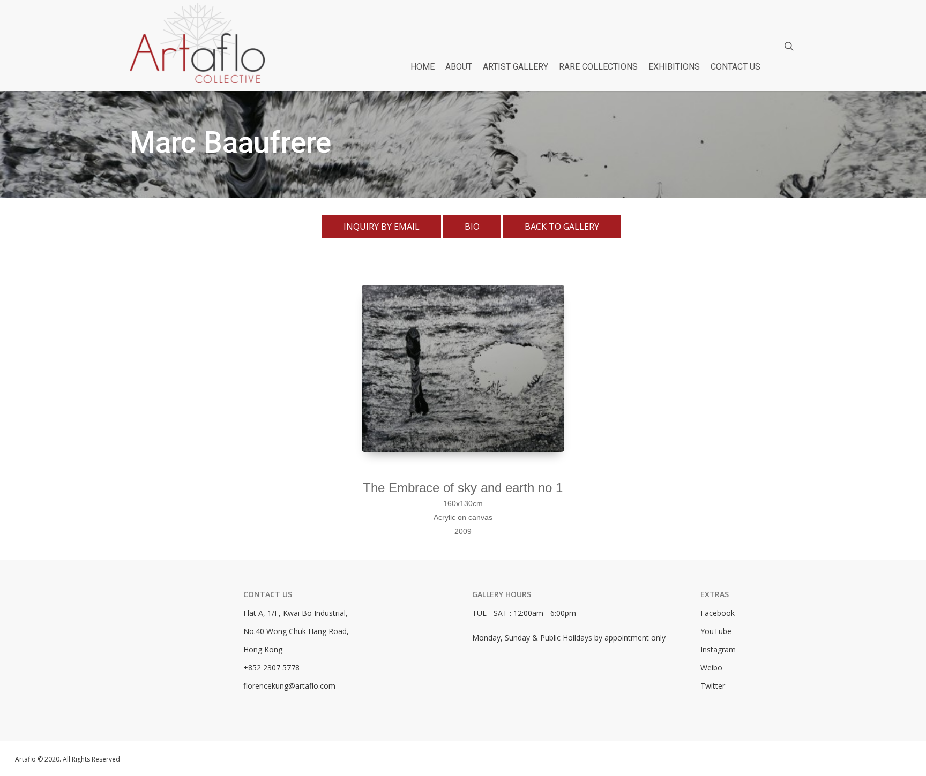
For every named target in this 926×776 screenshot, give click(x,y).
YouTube (715, 631)
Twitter (712, 686)
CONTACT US (735, 67)
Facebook (717, 613)
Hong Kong (262, 649)
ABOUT (458, 67)
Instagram (718, 649)
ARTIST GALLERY (515, 67)
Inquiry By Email (381, 226)
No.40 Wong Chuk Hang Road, (296, 631)
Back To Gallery (562, 226)
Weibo (711, 667)
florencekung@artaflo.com (289, 686)
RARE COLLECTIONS (598, 67)
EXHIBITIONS (674, 67)
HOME (422, 67)
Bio (472, 226)
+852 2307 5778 (271, 667)
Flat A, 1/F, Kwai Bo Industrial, (295, 613)
